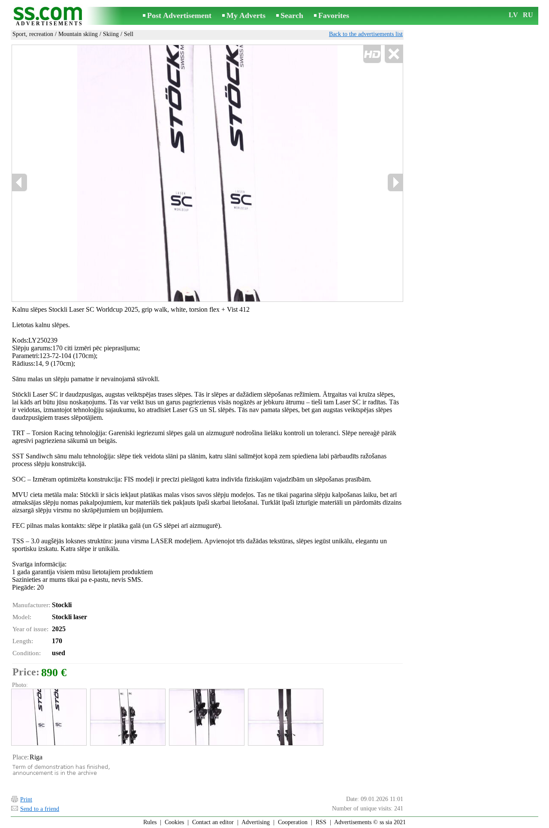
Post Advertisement (179, 15)
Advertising (255, 822)
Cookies (174, 822)
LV (513, 14)
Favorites (333, 15)
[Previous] (19, 182)
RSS (321, 822)
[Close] (393, 54)
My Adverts (245, 15)
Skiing (111, 34)
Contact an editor (213, 822)
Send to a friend (39, 809)
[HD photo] (207, 173)
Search (292, 15)
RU (528, 14)
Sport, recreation (32, 34)
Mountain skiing (78, 34)
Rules (150, 822)
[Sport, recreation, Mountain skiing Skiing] (48, 717)
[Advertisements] (49, 16)
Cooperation (293, 822)
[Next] (395, 182)
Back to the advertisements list (366, 34)
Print (26, 799)
